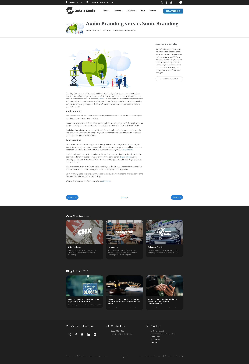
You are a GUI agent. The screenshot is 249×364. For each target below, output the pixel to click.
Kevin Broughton (75, 305)
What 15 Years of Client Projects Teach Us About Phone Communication (162, 301)
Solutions (131, 11)
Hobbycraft (113, 247)
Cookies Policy (178, 356)
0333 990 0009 (76, 2)
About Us (142, 356)
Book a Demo (149, 356)
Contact (152, 11)
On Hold (133, 30)
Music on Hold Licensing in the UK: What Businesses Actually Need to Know (124, 301)
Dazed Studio (125, 157)
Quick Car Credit (155, 247)
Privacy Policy (168, 356)
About (105, 11)
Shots (101, 99)
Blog (142, 11)
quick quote (106, 181)
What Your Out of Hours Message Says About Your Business (83, 300)
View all (88, 216)
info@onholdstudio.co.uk (101, 2)
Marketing (127, 30)
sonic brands (127, 149)
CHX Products (74, 247)
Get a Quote (159, 356)
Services (117, 11)
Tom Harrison (107, 30)
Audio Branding (118, 30)
